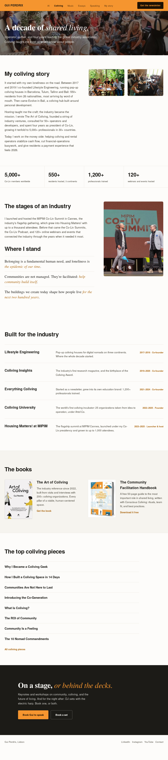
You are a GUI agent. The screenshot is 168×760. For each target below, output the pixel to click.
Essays (81, 5)
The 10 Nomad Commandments (27, 639)
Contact (159, 741)
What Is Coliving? (17, 608)
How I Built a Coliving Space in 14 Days (32, 577)
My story (108, 5)
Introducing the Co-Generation (26, 597)
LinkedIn (125, 741)
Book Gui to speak (33, 715)
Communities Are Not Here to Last (29, 587)
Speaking (95, 5)
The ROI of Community (21, 618)
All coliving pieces (15, 649)
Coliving (58, 5)
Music (71, 5)
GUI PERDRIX (14, 5)
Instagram (137, 741)
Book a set (61, 715)
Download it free (129, 512)
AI (48, 5)
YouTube (148, 741)
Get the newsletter (150, 5)
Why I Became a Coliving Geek (26, 566)
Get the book (44, 510)
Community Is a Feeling (21, 628)
